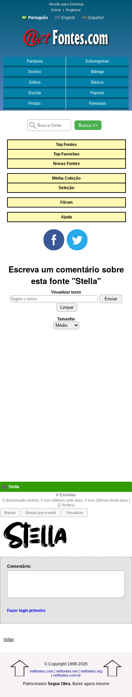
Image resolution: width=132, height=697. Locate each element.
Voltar (8, 639)
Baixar (10, 513)
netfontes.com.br (67, 675)
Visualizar (74, 513)
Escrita (34, 92)
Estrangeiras (97, 61)
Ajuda (66, 217)
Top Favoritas (66, 154)
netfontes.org (91, 671)
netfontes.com (41, 671)
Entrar (56, 10)
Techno (34, 71)
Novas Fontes (66, 163)
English (67, 17)
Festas (34, 103)
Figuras (97, 92)
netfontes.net (67, 671)
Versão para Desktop (66, 4)
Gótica (35, 82)
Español (95, 17)
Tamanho (66, 319)
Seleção (66, 187)
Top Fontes (66, 144)
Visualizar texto (66, 292)
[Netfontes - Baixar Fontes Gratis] (66, 37)
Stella (13, 486)
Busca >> (88, 125)
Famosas (97, 103)
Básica (97, 82)
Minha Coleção (66, 178)
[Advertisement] (66, 407)
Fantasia (35, 61)
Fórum (66, 202)
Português (37, 17)
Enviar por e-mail (41, 513)
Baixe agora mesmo (90, 683)
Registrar (73, 10)
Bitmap (97, 71)
